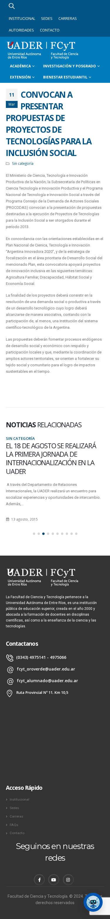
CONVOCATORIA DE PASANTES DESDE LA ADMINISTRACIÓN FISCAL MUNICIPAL (52, 454)
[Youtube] (53, 879)
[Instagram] (68, 879)
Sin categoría (22, 163)
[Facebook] (39, 879)
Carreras (67, 18)
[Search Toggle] (12, 6)
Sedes (47, 18)
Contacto (50, 30)
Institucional (22, 18)
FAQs (14, 825)
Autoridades (21, 30)
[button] (34, 533)
